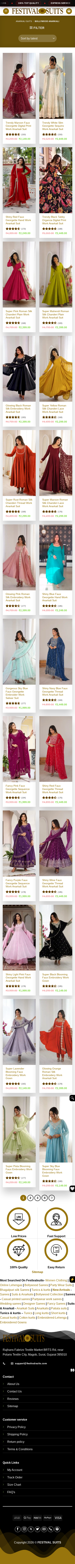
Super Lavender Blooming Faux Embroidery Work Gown (16, 1073)
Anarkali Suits (24, 21)
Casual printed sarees (16, 1299)
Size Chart (14, 1484)
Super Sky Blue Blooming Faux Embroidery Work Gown (52, 1171)
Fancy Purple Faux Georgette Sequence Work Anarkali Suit (18, 883)
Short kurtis (58, 1313)
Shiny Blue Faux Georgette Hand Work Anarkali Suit (55, 597)
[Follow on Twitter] (38, 1529)
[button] (6, 11)
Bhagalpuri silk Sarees (14, 1289)
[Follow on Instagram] (24, 1529)
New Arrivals (61, 1289)
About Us (13, 1384)
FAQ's (11, 1492)
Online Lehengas (11, 1285)
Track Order (14, 1477)
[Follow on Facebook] (18, 1529)
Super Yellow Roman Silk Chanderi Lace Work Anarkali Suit (54, 408)
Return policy (15, 1441)
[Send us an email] (44, 1529)
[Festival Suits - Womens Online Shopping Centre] (37, 11)
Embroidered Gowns (13, 1322)
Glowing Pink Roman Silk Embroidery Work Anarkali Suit (18, 597)
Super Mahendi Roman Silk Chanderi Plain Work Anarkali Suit (55, 314)
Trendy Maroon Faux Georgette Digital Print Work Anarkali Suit (18, 125)
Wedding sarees (10, 1303)
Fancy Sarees (56, 1303)
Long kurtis (42, 1313)
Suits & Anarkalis (22, 1294)
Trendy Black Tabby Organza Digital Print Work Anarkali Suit (54, 220)
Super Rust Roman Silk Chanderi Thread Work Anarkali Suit (19, 502)
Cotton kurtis (27, 1317)
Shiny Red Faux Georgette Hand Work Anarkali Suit (18, 220)
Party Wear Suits (61, 1285)
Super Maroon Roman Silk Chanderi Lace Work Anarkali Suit (55, 502)
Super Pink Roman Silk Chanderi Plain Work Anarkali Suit (19, 314)
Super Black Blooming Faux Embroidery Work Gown (55, 977)
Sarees (4, 1294)
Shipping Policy (17, 1434)
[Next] (52, 1198)
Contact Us (14, 1391)
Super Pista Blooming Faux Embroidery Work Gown (19, 1169)
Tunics (28, 1313)
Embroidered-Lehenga (52, 1317)
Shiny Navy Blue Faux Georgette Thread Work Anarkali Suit (55, 691)
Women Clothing (56, 1280)
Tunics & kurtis (40, 1289)
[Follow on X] (31, 1529)
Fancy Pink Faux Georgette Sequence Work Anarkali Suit (18, 789)
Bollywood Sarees (36, 1285)
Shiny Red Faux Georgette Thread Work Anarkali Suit (52, 789)
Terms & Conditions (20, 1449)
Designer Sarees (34, 1303)
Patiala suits (59, 1308)
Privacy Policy (16, 1427)
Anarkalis (43, 1308)
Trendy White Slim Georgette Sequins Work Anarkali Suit (53, 125)
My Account (14, 1469)
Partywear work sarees (47, 1299)
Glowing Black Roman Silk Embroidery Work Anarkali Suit (18, 408)
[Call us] (51, 1529)
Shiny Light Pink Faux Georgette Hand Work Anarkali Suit (18, 977)
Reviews (13, 1398)
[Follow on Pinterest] (57, 1529)
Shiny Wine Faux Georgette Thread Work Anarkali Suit (52, 883)
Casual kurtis (9, 1317)
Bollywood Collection (49, 1294)
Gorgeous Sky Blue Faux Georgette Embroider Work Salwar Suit (17, 693)
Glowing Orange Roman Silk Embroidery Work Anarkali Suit (52, 1073)
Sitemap (37, 1272)
